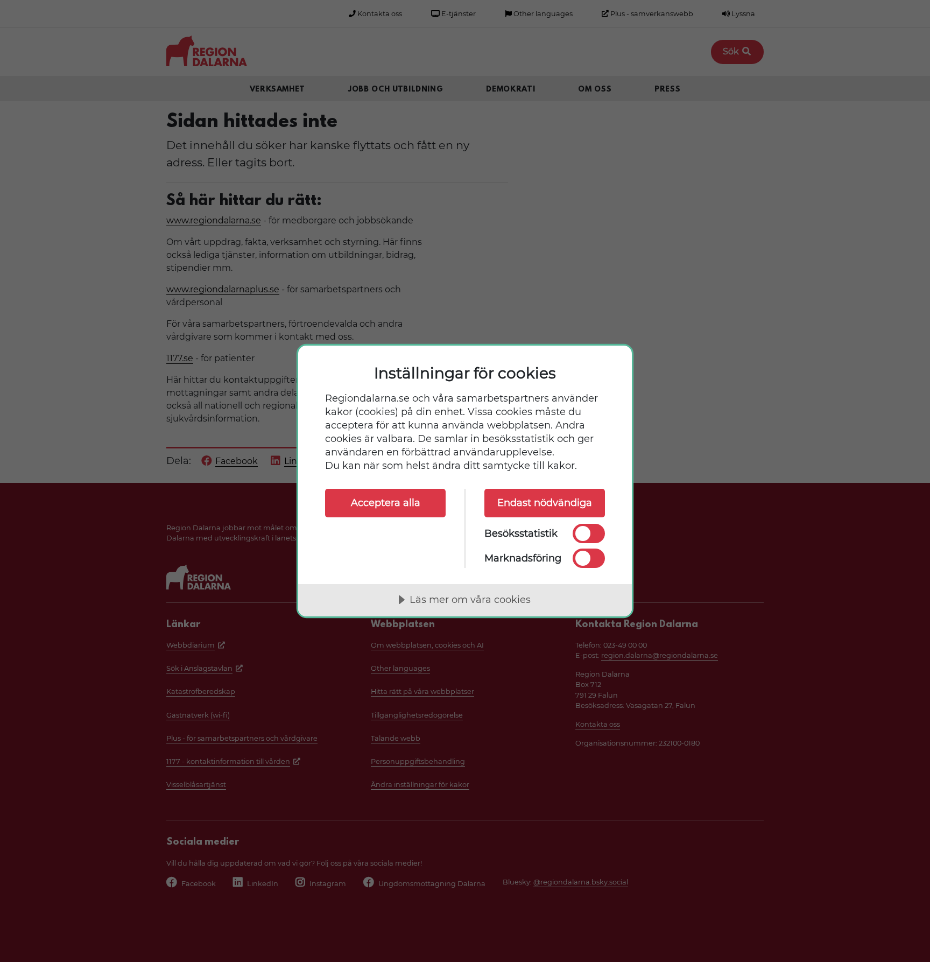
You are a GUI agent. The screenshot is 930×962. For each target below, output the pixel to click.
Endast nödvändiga (544, 503)
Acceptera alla (385, 503)
